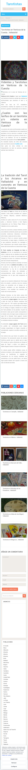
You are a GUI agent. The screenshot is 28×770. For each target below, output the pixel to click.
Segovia (5, 731)
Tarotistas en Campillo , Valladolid (13, 412)
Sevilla (5, 734)
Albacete (5, 650)
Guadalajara (6, 687)
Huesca (5, 694)
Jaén (4, 698)
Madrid (5, 711)
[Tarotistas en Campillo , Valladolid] (14, 403)
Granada (5, 685)
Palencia (5, 723)
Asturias (5, 656)
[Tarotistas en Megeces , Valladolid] (14, 531)
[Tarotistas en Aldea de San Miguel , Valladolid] (14, 505)
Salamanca (6, 727)
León (4, 704)
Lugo (4, 708)
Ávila (4, 658)
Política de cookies (6, 755)
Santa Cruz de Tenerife (9, 729)
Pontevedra (6, 725)
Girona (5, 683)
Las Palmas (6, 702)
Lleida (5, 706)
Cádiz (5, 669)
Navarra (5, 719)
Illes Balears (6, 696)
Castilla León (18, 144)
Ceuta (5, 675)
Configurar (14, 766)
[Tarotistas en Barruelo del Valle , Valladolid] (14, 454)
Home (2, 18)
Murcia (5, 717)
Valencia (5, 744)
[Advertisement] (14, 51)
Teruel (5, 740)
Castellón (6, 673)
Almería (5, 654)
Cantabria (5, 671)
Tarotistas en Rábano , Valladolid (12, 437)
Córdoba (5, 679)
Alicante (5, 652)
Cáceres (5, 667)
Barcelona (6, 662)
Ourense (5, 721)
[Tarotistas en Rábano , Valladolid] (14, 428)
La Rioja (5, 700)
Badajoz (5, 660)
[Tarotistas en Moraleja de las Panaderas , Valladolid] (14, 479)
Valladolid (7, 18)
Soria (4, 736)
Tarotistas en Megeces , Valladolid (13, 540)
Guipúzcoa (6, 690)
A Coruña (5, 646)
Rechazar (14, 762)
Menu (3, 14)
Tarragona (6, 738)
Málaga (5, 713)
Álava (4, 648)
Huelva (5, 692)
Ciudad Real (6, 677)
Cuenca (5, 681)
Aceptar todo (14, 759)
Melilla (5, 715)
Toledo (5, 742)
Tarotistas (14, 4)
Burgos (5, 664)
